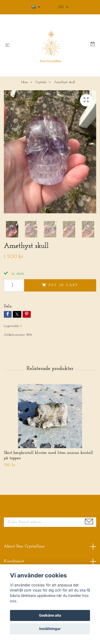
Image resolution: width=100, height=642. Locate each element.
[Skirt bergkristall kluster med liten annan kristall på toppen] (50, 416)
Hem (24, 82)
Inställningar (50, 629)
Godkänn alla (50, 615)
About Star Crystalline (24, 546)
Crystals (40, 82)
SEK (61, 7)
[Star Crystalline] (51, 45)
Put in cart (63, 285)
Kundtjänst (14, 561)
